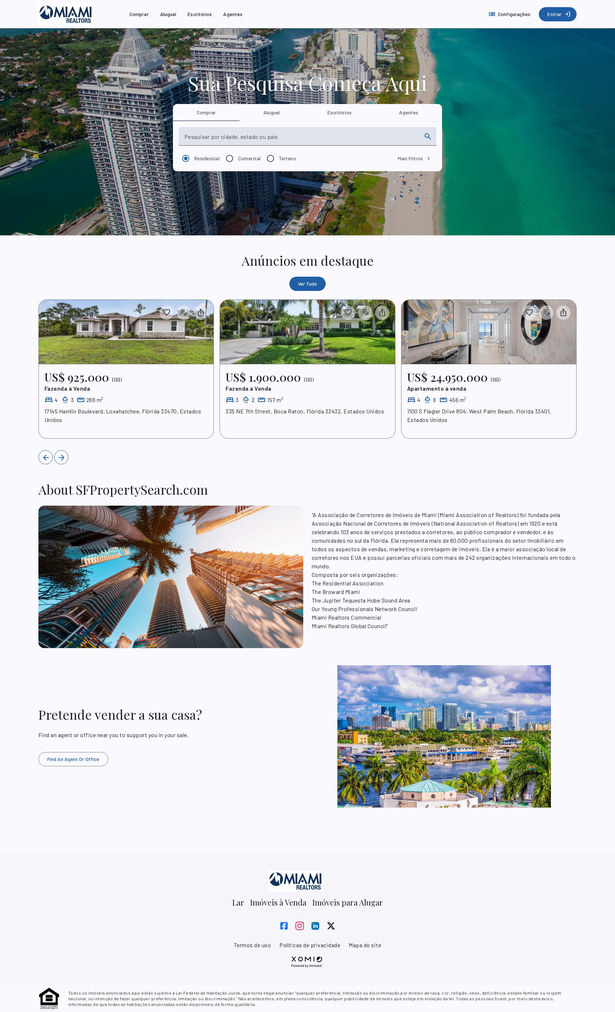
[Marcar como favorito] (166, 313)
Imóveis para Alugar (347, 902)
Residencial (207, 158)
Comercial (249, 158)
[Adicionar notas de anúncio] (184, 313)
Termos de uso (252, 944)
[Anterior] (45, 457)
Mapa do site (365, 944)
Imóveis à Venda (278, 902)
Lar (238, 902)
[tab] (206, 112)
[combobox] (301, 139)
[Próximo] (61, 457)
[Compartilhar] (201, 313)
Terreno (287, 158)
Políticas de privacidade (309, 944)
